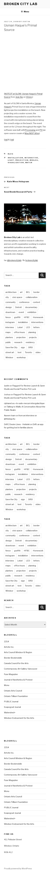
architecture (11, 292)
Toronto (28, 352)
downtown (10, 312)
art (21, 292)
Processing (30, 130)
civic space (17, 297)
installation (15, 158)
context (36, 302)
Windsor (9, 357)
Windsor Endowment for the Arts (19, 718)
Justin (26, 21)
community (10, 302)
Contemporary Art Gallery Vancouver (20, 669)
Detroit (18, 307)
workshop (21, 357)
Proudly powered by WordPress (18, 868)
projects (33, 337)
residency (30, 342)
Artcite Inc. (9, 647)
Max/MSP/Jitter (32, 133)
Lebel (20, 327)
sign (23, 347)
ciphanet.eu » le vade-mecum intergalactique (24, 403)
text (19, 352)
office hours (19, 332)
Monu (6, 685)
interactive (31, 158)
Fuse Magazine (11, 674)
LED (28, 327)
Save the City (11, 347)
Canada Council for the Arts (16, 663)
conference (24, 302)
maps (8, 332)
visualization (16, 162)
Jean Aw (19, 97)
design (8, 307)
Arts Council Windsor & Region (18, 652)
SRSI (30, 347)
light (11, 160)
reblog (34, 160)
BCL (28, 292)
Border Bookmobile (13, 658)
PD (41, 130)
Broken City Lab (20, 4)
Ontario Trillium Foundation (16, 696)
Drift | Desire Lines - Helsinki (17, 424)
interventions (37, 322)
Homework (38, 317)
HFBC (26, 317)
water (28, 162)
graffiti (17, 317)
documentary (31, 307)
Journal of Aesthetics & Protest (18, 680)
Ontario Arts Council (13, 691)
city (7, 297)
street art (9, 352)
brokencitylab (31, 260)
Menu (26, 11)
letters (36, 327)
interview (9, 327)
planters (9, 337)
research (18, 342)
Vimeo (29, 97)
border (36, 292)
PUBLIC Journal (11, 701)
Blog (10, 154)
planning (32, 332)
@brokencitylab (14, 260)
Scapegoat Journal (12, 707)
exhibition (31, 312)
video (38, 352)
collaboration (31, 297)
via (6, 139)
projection (22, 160)
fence (8, 317)
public (8, 342)
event (21, 312)
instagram (10, 322)
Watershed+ (9, 712)
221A (6, 641)
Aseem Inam (9, 415)
